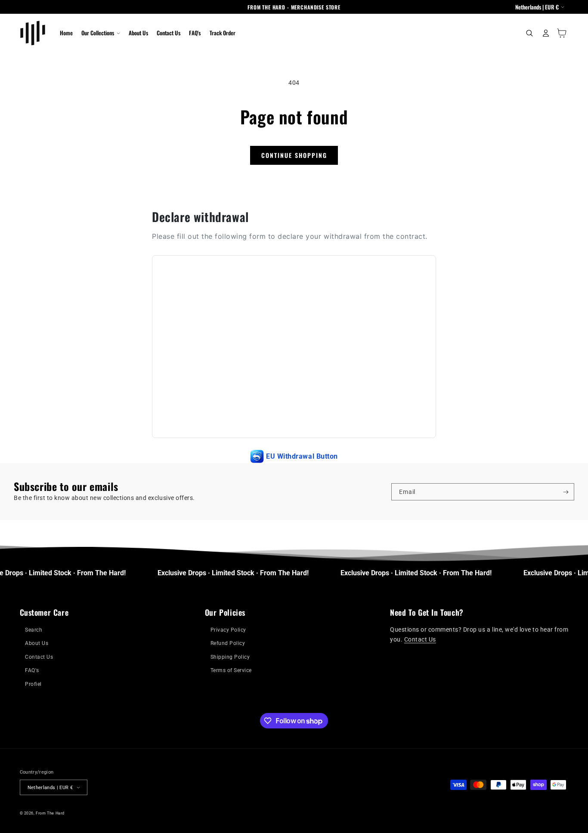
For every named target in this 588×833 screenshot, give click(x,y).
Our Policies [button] (225, 612)
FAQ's (32, 670)
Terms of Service (231, 670)
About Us (36, 643)
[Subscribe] (566, 491)
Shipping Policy (230, 657)
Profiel (33, 684)
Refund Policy (227, 643)
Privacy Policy (228, 630)
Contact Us (39, 657)
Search (33, 630)
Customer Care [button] (44, 612)
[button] (100, 33)
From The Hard (50, 813)
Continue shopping (294, 155)
